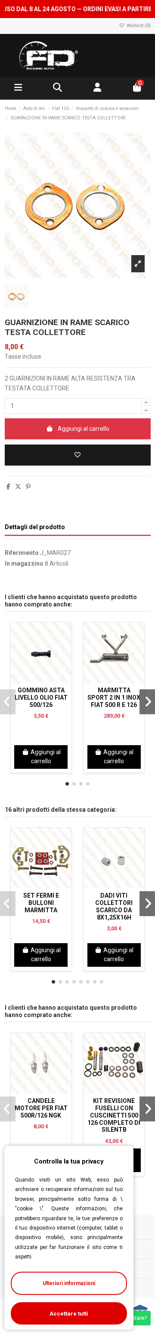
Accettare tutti (69, 1313)
